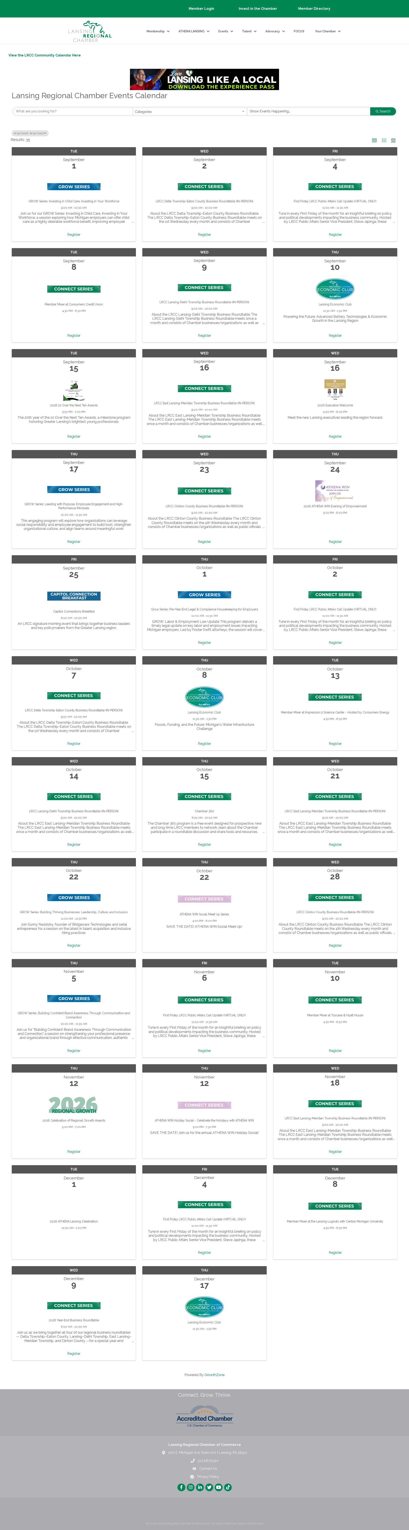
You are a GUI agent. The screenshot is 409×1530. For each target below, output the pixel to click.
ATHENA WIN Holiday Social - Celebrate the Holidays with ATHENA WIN (204, 1120)
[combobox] (190, 111)
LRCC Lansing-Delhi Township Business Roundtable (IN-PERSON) (204, 302)
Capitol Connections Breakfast (74, 611)
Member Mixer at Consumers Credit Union (74, 304)
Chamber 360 (204, 811)
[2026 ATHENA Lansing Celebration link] (73, 1205)
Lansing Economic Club (335, 304)
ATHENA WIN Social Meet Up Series (204, 914)
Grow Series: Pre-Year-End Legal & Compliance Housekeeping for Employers (204, 609)
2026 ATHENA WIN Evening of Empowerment (335, 506)
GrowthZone (214, 1375)
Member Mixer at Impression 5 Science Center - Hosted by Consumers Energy (335, 712)
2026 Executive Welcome (335, 405)
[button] (374, 140)
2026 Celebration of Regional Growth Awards (73, 1120)
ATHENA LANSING (191, 31)
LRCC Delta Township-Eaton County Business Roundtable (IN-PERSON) (204, 201)
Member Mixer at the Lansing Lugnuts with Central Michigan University (335, 1221)
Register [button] (73, 235)
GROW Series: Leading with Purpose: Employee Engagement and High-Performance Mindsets (73, 506)
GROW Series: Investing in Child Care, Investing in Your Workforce (74, 201)
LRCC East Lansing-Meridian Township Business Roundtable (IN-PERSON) (204, 403)
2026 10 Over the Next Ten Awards (74, 405)
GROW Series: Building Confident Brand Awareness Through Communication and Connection (74, 1015)
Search (385, 111)
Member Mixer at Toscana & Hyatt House (335, 1015)
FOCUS (299, 31)
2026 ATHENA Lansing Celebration (74, 1221)
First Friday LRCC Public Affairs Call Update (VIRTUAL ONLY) (335, 201)
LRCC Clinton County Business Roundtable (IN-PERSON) (204, 506)
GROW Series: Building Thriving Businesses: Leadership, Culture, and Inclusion (74, 912)
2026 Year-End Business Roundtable (74, 1320)
